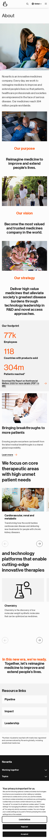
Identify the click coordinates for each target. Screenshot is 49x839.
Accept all (24, 834)
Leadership (12, 723)
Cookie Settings (24, 819)
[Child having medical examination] (24, 408)
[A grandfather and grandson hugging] (24, 126)
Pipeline (10, 699)
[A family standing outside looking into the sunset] (24, 191)
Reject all (24, 827)
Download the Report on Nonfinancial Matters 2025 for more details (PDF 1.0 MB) (20, 383)
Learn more (7, 455)
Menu (45, 4)
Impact (9, 711)
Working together (46, 770)
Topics (46, 776)
